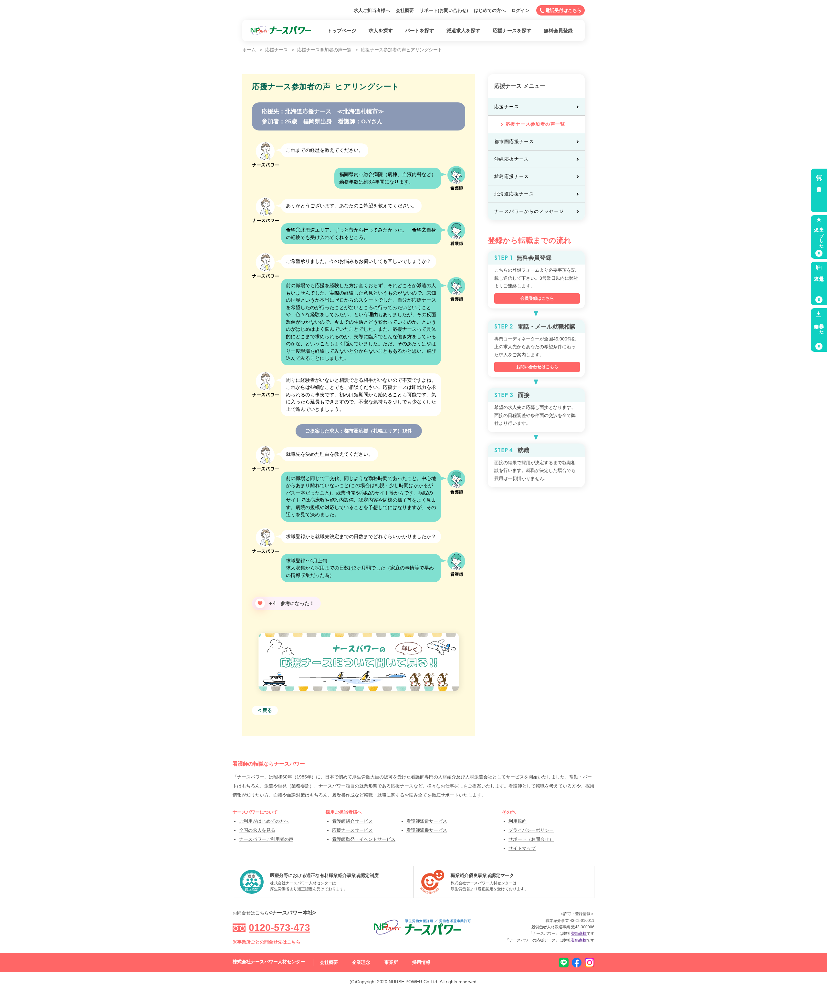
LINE (564, 962)
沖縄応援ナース (511, 159)
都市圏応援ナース (514, 141)
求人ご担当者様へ (372, 10)
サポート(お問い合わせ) (444, 10)
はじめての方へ (490, 10)
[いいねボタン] (260, 603)
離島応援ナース (511, 176)
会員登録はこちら (537, 298)
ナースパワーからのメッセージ (529, 211)
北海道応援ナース (514, 193)
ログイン (520, 10)
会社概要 (405, 10)
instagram (589, 962)
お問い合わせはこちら (537, 366)
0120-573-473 (279, 927)
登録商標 (579, 933)
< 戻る (265, 710)
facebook (576, 962)
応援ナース (506, 106)
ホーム (249, 49)
